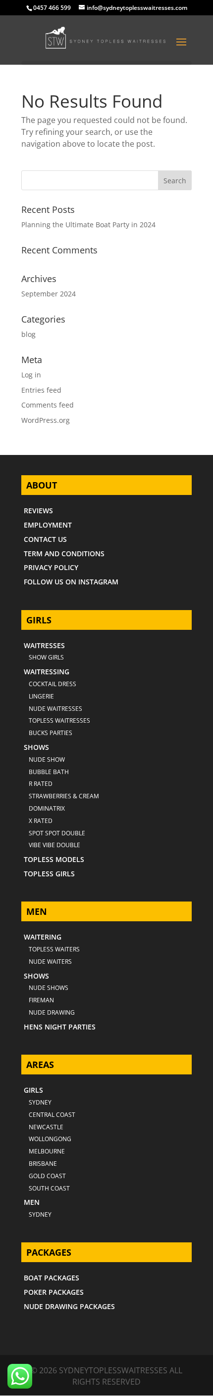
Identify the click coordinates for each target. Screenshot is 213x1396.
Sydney (40, 1102)
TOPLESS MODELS (54, 859)
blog (28, 334)
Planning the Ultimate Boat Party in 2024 (88, 224)
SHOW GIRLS (46, 657)
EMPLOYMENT (48, 525)
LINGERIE (41, 696)
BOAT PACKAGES (51, 1277)
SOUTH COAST (49, 1188)
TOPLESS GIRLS (49, 873)
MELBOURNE (47, 1151)
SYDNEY (40, 1214)
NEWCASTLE (46, 1127)
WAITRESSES (44, 645)
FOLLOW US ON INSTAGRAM (71, 581)
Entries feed (41, 390)
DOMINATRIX (47, 808)
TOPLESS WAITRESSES (59, 720)
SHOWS (36, 747)
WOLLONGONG (50, 1139)
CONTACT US (45, 539)
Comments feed (47, 405)
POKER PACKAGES (54, 1292)
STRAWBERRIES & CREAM (64, 796)
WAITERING (42, 937)
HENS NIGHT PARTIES (60, 1026)
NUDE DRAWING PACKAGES (69, 1306)
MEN (32, 1202)
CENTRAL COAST (52, 1114)
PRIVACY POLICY (51, 567)
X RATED (41, 821)
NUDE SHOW (47, 759)
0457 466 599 (52, 7)
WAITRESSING (46, 671)
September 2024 (48, 293)
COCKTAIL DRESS (52, 684)
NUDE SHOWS (48, 988)
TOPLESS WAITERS (54, 949)
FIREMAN (41, 1000)
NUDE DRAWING (52, 1012)
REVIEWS (38, 510)
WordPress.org (45, 420)
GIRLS (33, 1090)
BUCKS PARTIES (50, 733)
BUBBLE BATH (49, 772)
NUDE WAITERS (50, 961)
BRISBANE (43, 1163)
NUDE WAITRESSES (55, 708)
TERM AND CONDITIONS (64, 553)
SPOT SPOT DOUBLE (57, 833)
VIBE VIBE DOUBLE (54, 845)
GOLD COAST (47, 1176)
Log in (31, 374)
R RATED (41, 784)
